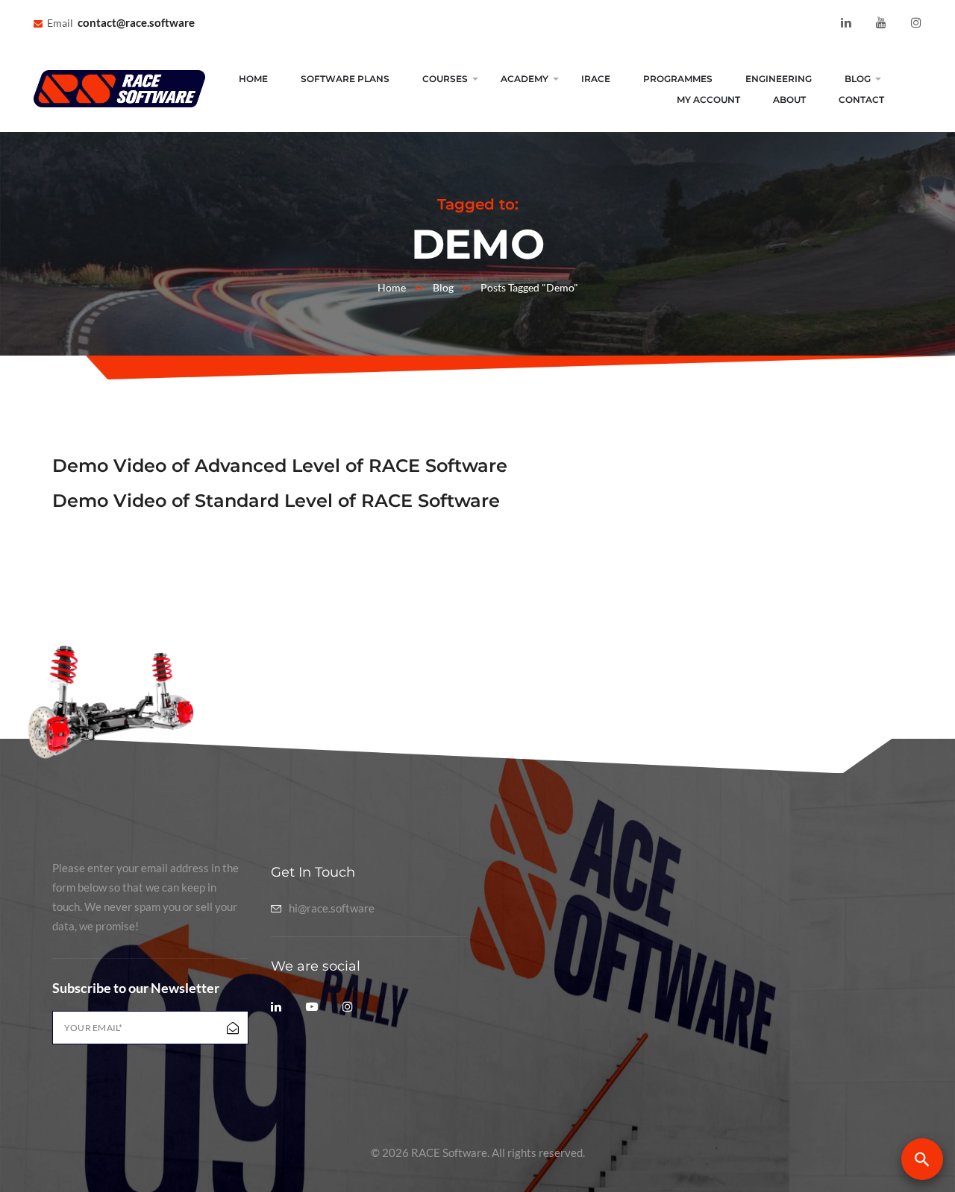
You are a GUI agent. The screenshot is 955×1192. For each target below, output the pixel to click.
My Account (708, 99)
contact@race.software (136, 22)
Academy (524, 78)
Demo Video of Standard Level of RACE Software (276, 500)
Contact (861, 99)
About (789, 99)
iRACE (595, 78)
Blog (858, 78)
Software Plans (345, 78)
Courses (445, 78)
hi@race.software (332, 908)
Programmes (678, 78)
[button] (922, 1159)
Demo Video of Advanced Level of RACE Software (279, 465)
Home (253, 78)
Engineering (778, 78)
